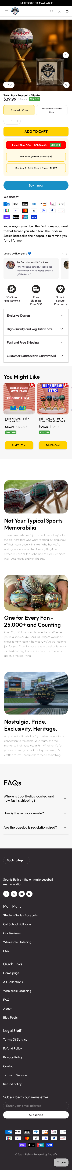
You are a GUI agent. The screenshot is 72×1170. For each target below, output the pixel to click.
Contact (9, 1066)
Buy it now (36, 185)
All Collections (13, 982)
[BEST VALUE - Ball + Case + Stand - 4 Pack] (53, 398)
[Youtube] (22, 894)
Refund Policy (12, 1048)
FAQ (6, 951)
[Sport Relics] (15, 11)
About (7, 1009)
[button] (51, 11)
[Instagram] (29, 894)
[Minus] (7, 121)
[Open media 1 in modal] (36, 55)
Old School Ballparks (17, 924)
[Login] (59, 11)
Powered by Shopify (45, 1154)
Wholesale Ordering (17, 942)
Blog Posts (10, 1017)
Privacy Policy (13, 1057)
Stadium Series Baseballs (20, 915)
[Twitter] (14, 894)
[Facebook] (6, 894)
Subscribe (36, 1115)
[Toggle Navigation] (6, 11)
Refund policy (12, 1084)
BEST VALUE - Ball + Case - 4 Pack (17, 420)
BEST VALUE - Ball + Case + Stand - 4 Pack (52, 420)
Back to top (15, 860)
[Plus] (17, 121)
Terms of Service (15, 1075)
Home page (11, 973)
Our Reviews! (12, 933)
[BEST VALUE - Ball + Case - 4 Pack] (19, 398)
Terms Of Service (15, 1039)
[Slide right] (66, 55)
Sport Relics (25, 1154)
